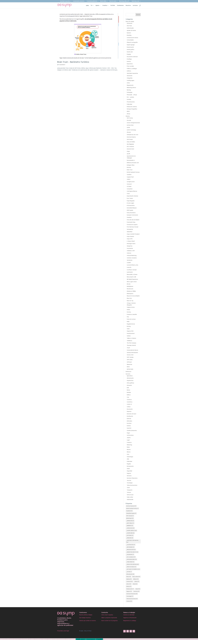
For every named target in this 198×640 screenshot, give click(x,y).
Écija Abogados (131, 200)
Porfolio (113, 5)
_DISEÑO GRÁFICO (131, 530)
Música (128, 452)
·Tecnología (129, 596)
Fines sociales (130, 66)
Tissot (128, 347)
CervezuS (129, 184)
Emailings (129, 59)
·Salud (137, 589)
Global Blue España (131, 513)
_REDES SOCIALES (131, 566)
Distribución (130, 416)
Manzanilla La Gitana (132, 274)
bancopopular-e (131, 160)
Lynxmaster (130, 272)
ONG (128, 459)
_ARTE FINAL (130, 523)
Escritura (129, 423)
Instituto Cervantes (132, 258)
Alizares (129, 132)
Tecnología (129, 483)
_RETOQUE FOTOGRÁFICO (133, 569)
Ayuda (97, 5)
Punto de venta (112, 1)
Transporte (129, 490)
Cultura (128, 406)
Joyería (128, 437)
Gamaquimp (130, 229)
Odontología (130, 456)
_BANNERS (129, 525)
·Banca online (136, 576)
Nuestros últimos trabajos (85, 615)
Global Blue (129, 231)
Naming (129, 90)
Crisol (128, 193)
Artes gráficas (130, 383)
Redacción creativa (132, 106)
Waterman (129, 364)
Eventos (129, 61)
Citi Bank (129, 186)
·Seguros (129, 591)
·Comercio (129, 581)
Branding (129, 35)
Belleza (128, 394)
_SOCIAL (129, 571)
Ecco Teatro (130, 198)
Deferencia (128, 371)
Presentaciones (131, 102)
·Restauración (130, 589)
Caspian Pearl (130, 177)
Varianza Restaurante (132, 352)
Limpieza (129, 442)
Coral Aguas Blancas (132, 191)
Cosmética (129, 402)
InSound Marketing (132, 255)
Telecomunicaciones (132, 485)
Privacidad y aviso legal (63, 630)
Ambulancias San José (132, 134)
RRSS (128, 111)
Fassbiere (129, 217)
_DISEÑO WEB (130, 533)
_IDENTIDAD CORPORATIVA (132, 541)
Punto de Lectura (131, 319)
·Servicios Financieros (131, 593)
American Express (131, 137)
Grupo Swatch (130, 236)
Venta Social (130, 494)
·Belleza (136, 579)
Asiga (128, 151)
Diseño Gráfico (103, 1)
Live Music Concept (132, 269)
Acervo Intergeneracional (133, 122)
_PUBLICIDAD (130, 561)
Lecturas (135, 5)
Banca (128, 390)
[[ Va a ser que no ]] (103, 639)
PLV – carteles (130, 97)
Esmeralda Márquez (132, 208)
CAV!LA (128, 179)
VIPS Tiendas (130, 357)
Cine (128, 397)
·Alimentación (130, 574)
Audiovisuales (130, 28)
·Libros (128, 584)
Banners (129, 33)
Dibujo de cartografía (132, 42)
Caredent (129, 174)
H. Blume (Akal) (131, 241)
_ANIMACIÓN (130, 520)
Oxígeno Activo (131, 307)
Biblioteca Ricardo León (133, 162)
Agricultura (129, 375)
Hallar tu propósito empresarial (109, 617)
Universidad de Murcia (132, 350)
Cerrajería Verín (131, 181)
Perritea (129, 312)
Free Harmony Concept (132, 227)
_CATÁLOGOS (130, 528)
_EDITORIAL (129, 535)
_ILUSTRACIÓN (130, 544)
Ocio (128, 454)
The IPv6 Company (131, 343)
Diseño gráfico (130, 49)
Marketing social (135, 1)
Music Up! (129, 298)
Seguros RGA (130, 331)
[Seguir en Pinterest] (134, 631)
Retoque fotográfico (132, 109)
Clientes (128, 116)
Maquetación (130, 85)
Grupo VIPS (129, 238)
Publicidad (129, 104)
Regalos (129, 464)
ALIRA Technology (131, 130)
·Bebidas (129, 579)
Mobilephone (130, 286)
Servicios (129, 475)
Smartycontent (131, 333)
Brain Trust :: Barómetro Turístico (73, 62)
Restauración (130, 466)
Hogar (128, 433)
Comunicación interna (132, 37)
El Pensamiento (131, 205)
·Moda (135, 584)
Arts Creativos (130, 146)
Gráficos (129, 71)
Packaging (129, 92)
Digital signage (131, 44)
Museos (129, 449)
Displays (129, 54)
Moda (128, 447)
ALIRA (128, 127)
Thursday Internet (131, 345)
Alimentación (130, 378)
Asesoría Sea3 (130, 149)
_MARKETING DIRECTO (132, 552)
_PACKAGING (130, 554)
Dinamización (130, 47)
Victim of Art (130, 355)
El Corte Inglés (130, 203)
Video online (130, 497)
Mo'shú (128, 284)
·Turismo (129, 601)
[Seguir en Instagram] (127, 631)
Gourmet (129, 428)
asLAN (128, 153)
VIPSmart (129, 362)
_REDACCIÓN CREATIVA (132, 564)
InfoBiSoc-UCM (131, 250)
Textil (128, 487)
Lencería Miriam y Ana (132, 265)
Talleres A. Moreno (131, 338)
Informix (129, 253)
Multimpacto (130, 293)
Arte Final (129, 25)
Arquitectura (130, 380)
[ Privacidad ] (99, 639)
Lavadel (129, 262)
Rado (128, 321)
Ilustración (129, 75)
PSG (128, 317)
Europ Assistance (131, 212)
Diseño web (130, 52)
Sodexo (129, 336)
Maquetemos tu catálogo (129, 620)
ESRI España (130, 210)
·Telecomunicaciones (132, 598)
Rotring (129, 326)
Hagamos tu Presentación (129, 617)
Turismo (129, 492)
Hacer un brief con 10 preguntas (109, 620)
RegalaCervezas (131, 324)
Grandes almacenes (132, 430)
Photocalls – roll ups (132, 94)
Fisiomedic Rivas (131, 222)
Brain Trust (129, 169)
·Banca (128, 576)
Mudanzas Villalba (131, 291)
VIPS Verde (129, 359)
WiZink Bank (130, 369)
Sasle (128, 328)
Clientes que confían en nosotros (87, 620)
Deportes (129, 411)
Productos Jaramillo (132, 314)
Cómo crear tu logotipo (107, 615)
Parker (128, 309)
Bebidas (129, 392)
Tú (91, 5)
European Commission (132, 215)
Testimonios (120, 5)
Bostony (129, 167)
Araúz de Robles (131, 141)
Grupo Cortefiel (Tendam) (133, 234)
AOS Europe (130, 139)
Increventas (130, 248)
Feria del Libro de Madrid (133, 219)
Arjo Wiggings (130, 144)
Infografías (129, 78)
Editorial (129, 418)
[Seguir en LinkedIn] (130, 631)
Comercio (129, 399)
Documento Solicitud (132, 56)
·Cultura (136, 581)
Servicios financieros (132, 478)
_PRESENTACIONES (131, 559)
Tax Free (129, 480)
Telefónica (129, 340)
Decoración (130, 409)
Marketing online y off (124, 1)
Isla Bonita (129, 260)
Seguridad (129, 471)
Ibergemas (129, 246)
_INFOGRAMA (130, 547)
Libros (128, 83)
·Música (128, 586)
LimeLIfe (129, 267)
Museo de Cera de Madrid (133, 296)
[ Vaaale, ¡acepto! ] (80, 639)
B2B (128, 387)
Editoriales (129, 421)
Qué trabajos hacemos (85, 617)
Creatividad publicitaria (92, 1)
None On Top (130, 300)
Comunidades (130, 40)
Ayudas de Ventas (131, 30)
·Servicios (136, 591)
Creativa (104, 5)
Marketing (129, 444)
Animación (129, 23)
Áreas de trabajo (130, 21)
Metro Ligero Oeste (132, 281)
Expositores (130, 63)
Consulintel (129, 189)
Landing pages (130, 80)
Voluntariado (130, 499)
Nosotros (128, 5)
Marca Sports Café (131, 277)
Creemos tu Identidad (128, 615)
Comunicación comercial (78, 1)
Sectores (128, 374)
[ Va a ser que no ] (90, 639)
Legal (128, 440)
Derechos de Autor (131, 414)
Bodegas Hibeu (130, 165)
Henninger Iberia (131, 243)
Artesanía (129, 385)
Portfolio (129, 99)
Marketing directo (131, 87)
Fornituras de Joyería (132, 224)
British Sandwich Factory (133, 172)
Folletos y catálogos (132, 68)
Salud (128, 468)
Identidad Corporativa (65, 1)
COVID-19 (129, 404)
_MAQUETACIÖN (131, 549)
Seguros (129, 473)
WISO (128, 366)
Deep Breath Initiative (132, 196)
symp (87, 5)
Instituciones (130, 435)
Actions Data (130, 125)
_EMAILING (129, 538)
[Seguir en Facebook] (124, 631)
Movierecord (130, 288)
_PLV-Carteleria (130, 557)
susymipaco (62, 64)
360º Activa (130, 118)
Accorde (129, 120)
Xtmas (128, 113)
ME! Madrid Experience (132, 279)
